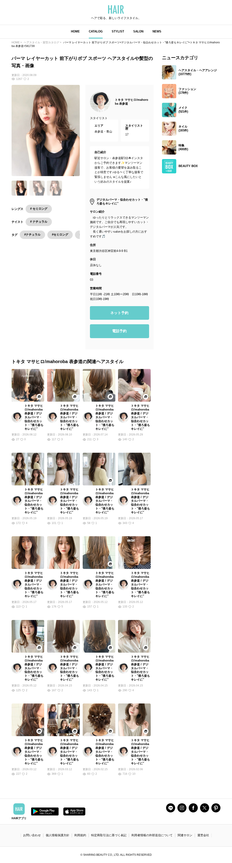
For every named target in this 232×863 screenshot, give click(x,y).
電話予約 (119, 331)
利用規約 (80, 835)
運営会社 (203, 835)
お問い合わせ (32, 835)
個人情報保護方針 (57, 835)
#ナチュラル (32, 234)
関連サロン (185, 835)
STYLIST (118, 31)
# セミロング (38, 208)
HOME (75, 31)
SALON (138, 31)
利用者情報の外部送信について (152, 835)
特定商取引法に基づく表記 (108, 835)
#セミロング (60, 234)
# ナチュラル (38, 221)
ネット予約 (119, 313)
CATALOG (96, 31)
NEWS (156, 31)
